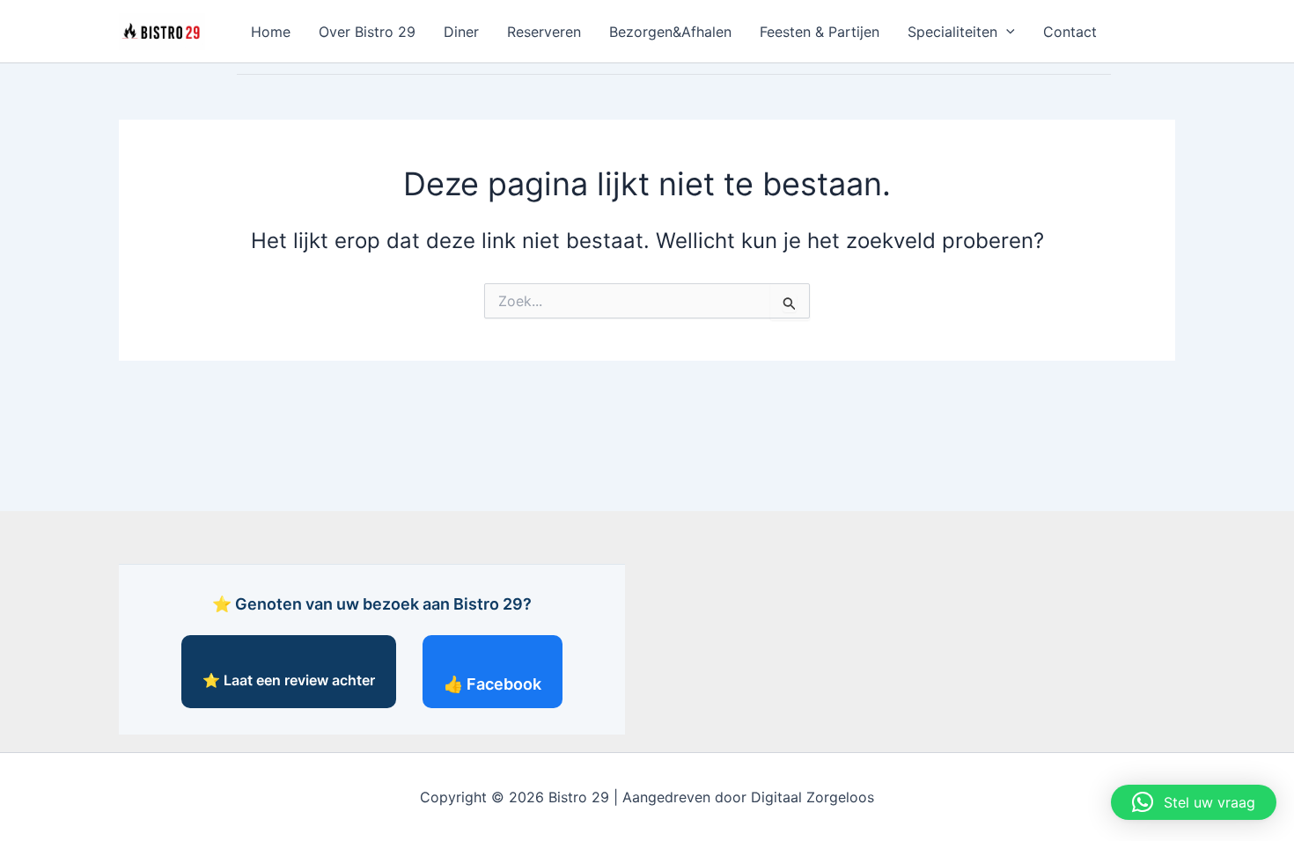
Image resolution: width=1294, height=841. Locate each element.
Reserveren (544, 31)
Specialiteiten (952, 31)
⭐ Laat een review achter (288, 680)
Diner (461, 31)
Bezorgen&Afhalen (670, 31)
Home (270, 31)
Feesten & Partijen (819, 31)
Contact (1070, 31)
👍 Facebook (492, 684)
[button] (1006, 31)
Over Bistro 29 (367, 31)
